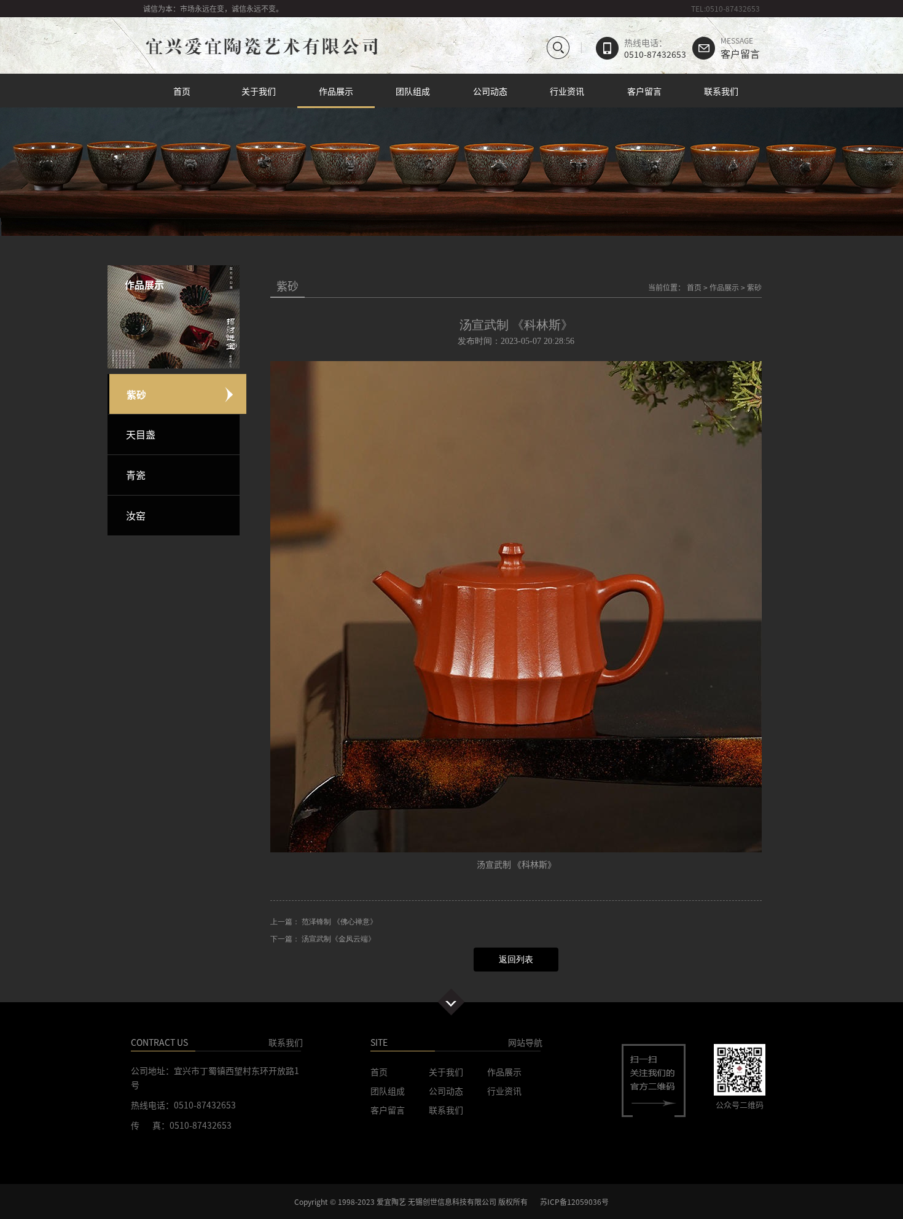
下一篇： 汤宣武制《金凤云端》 (322, 939)
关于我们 (258, 91)
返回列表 (516, 959)
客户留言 (740, 49)
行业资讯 (567, 91)
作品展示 (336, 91)
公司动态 (490, 91)
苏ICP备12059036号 (574, 1201)
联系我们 (721, 91)
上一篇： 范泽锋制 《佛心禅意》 (323, 921)
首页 (181, 91)
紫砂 (754, 287)
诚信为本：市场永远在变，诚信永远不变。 (213, 8)
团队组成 (413, 91)
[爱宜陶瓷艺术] (261, 56)
